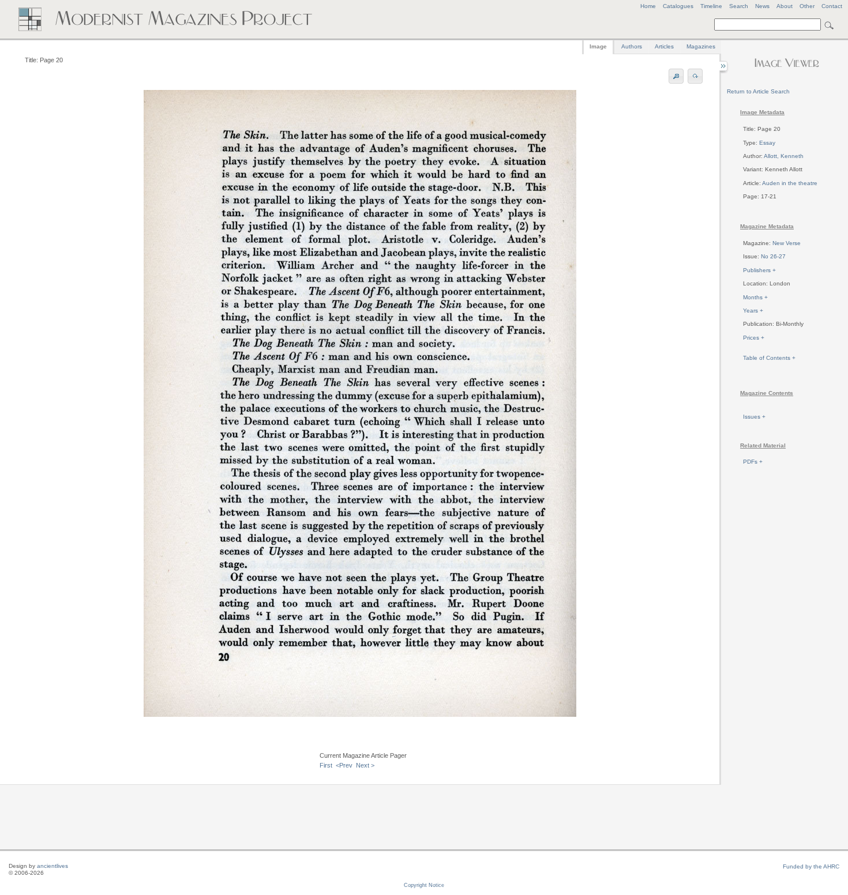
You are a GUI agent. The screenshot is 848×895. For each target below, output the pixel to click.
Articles (664, 46)
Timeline (711, 6)
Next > (365, 765)
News (762, 6)
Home (648, 6)
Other (807, 6)
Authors (631, 46)
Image (598, 46)
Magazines (700, 46)
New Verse (786, 243)
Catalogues (678, 6)
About (784, 6)
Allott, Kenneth (784, 156)
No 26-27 (773, 256)
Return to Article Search (758, 91)
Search (738, 6)
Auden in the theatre (789, 183)
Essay (767, 143)
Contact (831, 6)
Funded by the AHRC (811, 866)
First (326, 765)
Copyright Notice (424, 885)
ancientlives (52, 866)
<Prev (344, 765)
